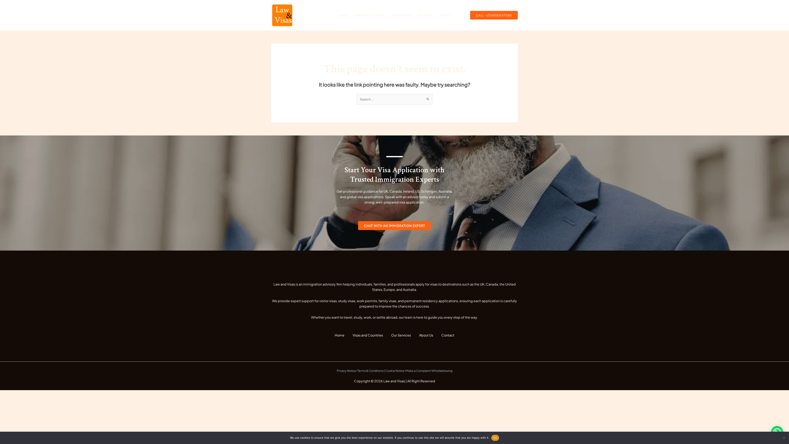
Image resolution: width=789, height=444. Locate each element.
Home (343, 15)
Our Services (401, 15)
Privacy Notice (346, 370)
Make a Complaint (418, 370)
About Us (424, 15)
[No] (784, 438)
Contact (444, 15)
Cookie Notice (395, 370)
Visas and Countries (369, 15)
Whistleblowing (442, 370)
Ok (495, 437)
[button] (494, 15)
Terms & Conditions (370, 370)
